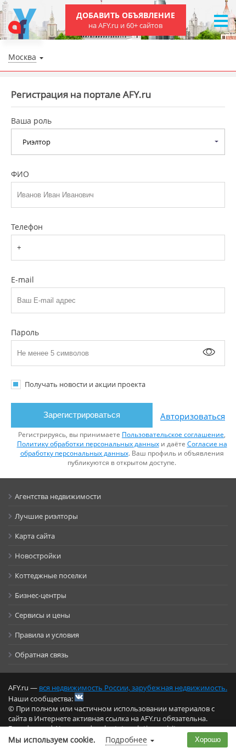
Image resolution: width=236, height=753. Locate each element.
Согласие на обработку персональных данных (123, 448)
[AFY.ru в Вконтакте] (79, 697)
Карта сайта (35, 536)
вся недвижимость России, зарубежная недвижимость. (133, 688)
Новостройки (38, 556)
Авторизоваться (192, 416)
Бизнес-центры (40, 595)
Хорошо (208, 739)
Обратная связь (42, 655)
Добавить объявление (125, 20)
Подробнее (126, 739)
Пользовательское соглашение (173, 434)
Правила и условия (47, 635)
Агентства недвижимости (58, 496)
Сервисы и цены (42, 615)
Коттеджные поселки (51, 575)
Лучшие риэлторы (46, 516)
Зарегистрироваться (81, 415)
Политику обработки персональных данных (88, 444)
